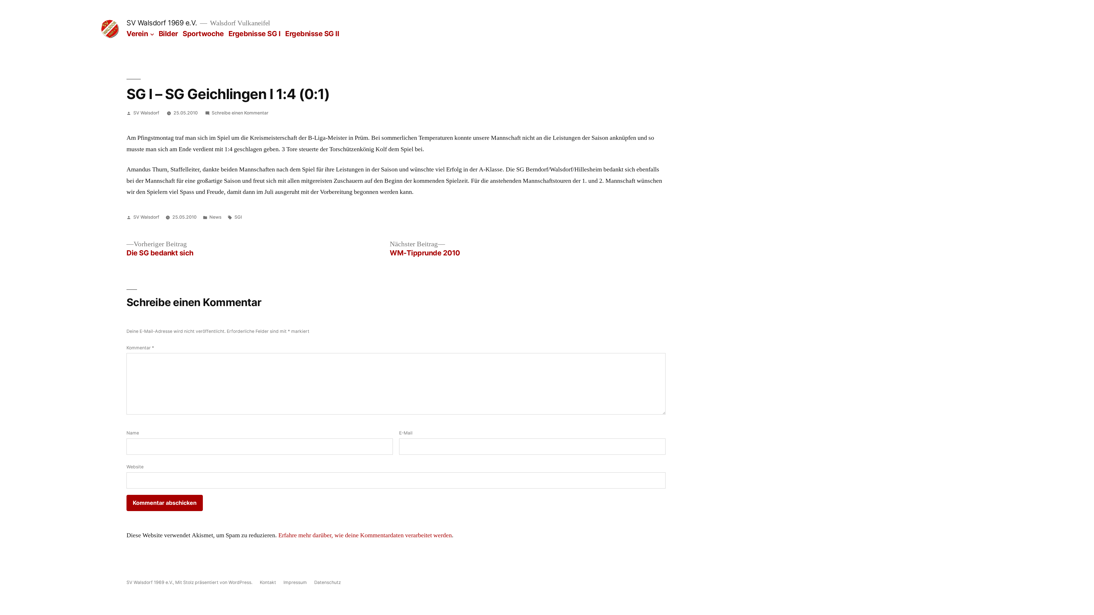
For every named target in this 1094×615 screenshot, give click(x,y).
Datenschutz (327, 582)
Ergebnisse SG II (312, 33)
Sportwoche (203, 33)
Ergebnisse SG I (254, 33)
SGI (238, 217)
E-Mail (406, 433)
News (215, 217)
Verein (137, 33)
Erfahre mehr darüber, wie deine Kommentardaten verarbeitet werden (365, 535)
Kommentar (140, 347)
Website (135, 467)
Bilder (168, 33)
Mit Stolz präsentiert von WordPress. (214, 582)
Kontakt (268, 582)
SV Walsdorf (146, 113)
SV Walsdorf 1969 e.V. (161, 23)
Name (132, 433)
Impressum (295, 582)
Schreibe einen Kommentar (240, 113)
